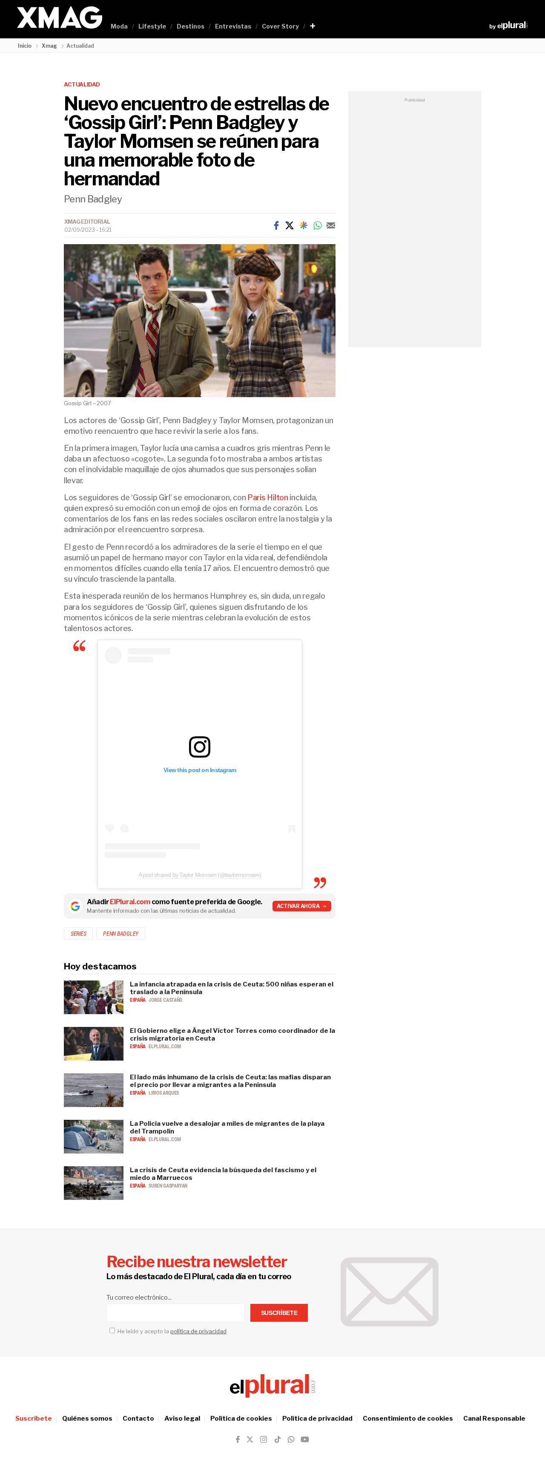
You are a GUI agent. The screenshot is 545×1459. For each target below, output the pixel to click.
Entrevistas (233, 26)
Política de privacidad (317, 1418)
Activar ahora (298, 906)
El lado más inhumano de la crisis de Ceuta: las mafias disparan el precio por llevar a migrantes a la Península (230, 1081)
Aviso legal (182, 1418)
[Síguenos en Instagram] (263, 1439)
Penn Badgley (120, 933)
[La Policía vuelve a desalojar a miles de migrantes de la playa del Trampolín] (93, 1151)
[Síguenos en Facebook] (238, 1439)
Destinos (190, 26)
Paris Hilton (267, 497)
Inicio (25, 46)
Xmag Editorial (87, 221)
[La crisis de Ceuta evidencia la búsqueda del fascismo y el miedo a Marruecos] (93, 1197)
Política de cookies (241, 1418)
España (138, 1000)
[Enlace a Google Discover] (303, 225)
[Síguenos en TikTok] (277, 1439)
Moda (119, 26)
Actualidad (82, 84)
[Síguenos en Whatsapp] (290, 1439)
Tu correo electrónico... (139, 1297)
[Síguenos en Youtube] (305, 1439)
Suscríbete (33, 1418)
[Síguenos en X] (250, 1439)
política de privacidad (198, 1331)
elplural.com (165, 1047)
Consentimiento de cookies (408, 1418)
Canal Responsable (494, 1418)
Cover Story (280, 26)
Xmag (49, 46)
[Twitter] (289, 225)
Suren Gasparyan (168, 1186)
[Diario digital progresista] (272, 1386)
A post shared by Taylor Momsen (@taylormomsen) (199, 874)
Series (78, 933)
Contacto (138, 1418)
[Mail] (331, 225)
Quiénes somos (87, 1418)
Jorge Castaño (165, 1000)
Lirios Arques (163, 1093)
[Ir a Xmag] (59, 18)
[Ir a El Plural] (508, 25)
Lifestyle (152, 26)
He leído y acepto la (171, 1331)
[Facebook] (276, 225)
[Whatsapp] (317, 225)
